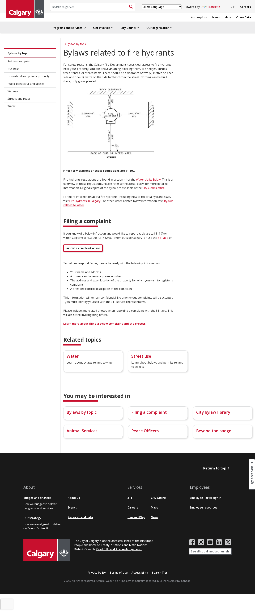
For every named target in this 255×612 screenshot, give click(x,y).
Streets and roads (19, 99)
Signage (12, 91)
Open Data (243, 17)
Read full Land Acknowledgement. (119, 549)
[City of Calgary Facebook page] (192, 542)
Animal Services (82, 431)
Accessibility (139, 572)
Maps (228, 17)
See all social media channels (210, 551)
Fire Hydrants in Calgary (84, 201)
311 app (163, 238)
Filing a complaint (149, 412)
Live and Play (136, 517)
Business (13, 69)
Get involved (101, 28)
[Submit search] (131, 7)
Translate (213, 7)
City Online (158, 498)
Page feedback (252, 475)
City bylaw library (213, 412)
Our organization (157, 28)
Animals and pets (18, 61)
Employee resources (203, 507)
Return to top (214, 468)
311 (233, 7)
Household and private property (28, 76)
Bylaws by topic (18, 53)
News (216, 17)
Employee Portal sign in (205, 498)
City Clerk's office (153, 188)
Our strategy (32, 518)
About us (74, 498)
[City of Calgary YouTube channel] (210, 542)
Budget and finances (37, 498)
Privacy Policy (97, 572)
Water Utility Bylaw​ (148, 179)
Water (11, 106)
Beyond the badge (213, 431)
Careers (245, 7)
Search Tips (160, 572)
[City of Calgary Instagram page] (201, 542)
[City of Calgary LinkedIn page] (219, 542)
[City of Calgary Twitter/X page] (228, 542)
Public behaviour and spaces (25, 84)
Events (72, 507)
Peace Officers (145, 431)
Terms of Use (119, 572)
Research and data (80, 517)
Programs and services (67, 28)
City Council (128, 28)
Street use (141, 356)
